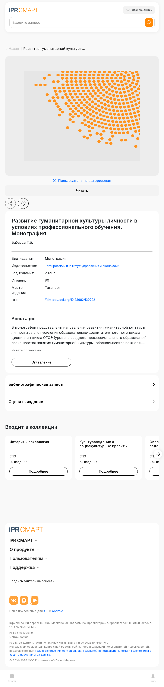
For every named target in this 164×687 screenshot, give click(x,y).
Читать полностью (26, 350)
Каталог (12, 681)
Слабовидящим (142, 10)
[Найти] (149, 22)
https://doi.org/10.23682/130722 (71, 300)
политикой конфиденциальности (105, 650)
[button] (82, 384)
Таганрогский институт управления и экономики (82, 266)
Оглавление (41, 362)
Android (57, 611)
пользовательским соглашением (58, 650)
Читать (82, 190)
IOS (46, 611)
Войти (153, 681)
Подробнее (38, 471)
